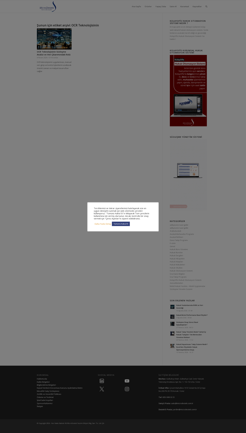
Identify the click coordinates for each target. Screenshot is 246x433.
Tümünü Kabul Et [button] (121, 223)
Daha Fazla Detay (103, 223)
